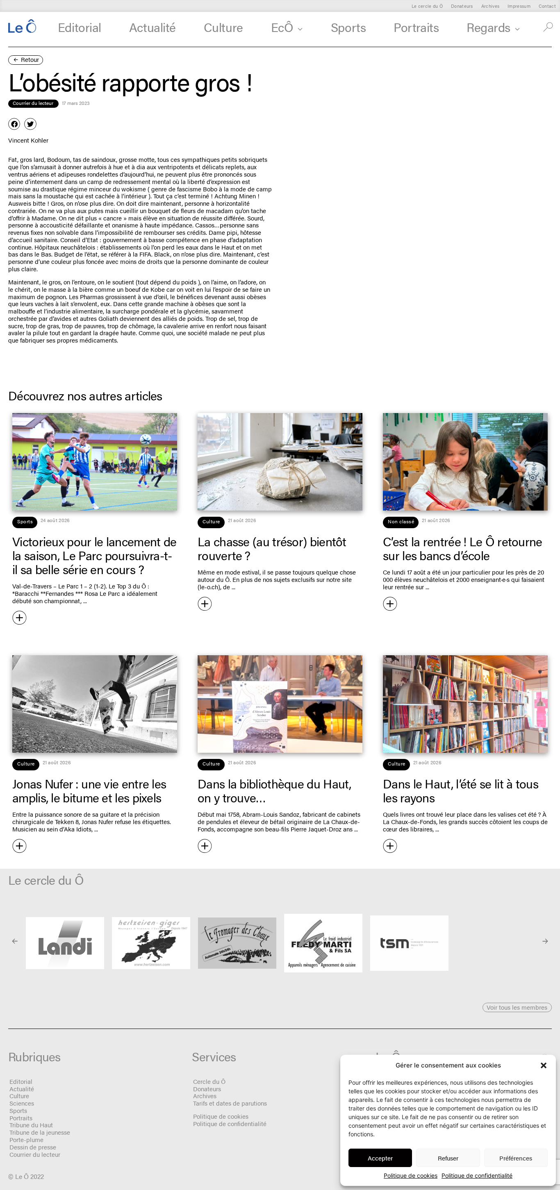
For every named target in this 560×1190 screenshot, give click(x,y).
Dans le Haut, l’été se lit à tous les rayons (460, 790)
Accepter (380, 1158)
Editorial (79, 27)
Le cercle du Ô (427, 6)
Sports (348, 27)
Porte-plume (26, 1139)
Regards (488, 27)
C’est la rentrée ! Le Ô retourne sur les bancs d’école (462, 548)
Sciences (21, 1103)
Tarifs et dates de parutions (230, 1103)
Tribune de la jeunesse (39, 1132)
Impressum (519, 6)
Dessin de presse (32, 1146)
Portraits (416, 27)
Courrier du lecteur (34, 1154)
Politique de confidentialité (477, 1175)
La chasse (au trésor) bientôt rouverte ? (272, 548)
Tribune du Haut (31, 1124)
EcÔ (282, 27)
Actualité (152, 27)
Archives (490, 6)
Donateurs (462, 6)
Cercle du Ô (209, 1081)
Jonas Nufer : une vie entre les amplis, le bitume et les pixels (89, 790)
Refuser (448, 1158)
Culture (223, 27)
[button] (544, 1065)
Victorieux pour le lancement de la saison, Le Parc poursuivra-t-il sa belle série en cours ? (94, 555)
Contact (547, 6)
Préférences (515, 1158)
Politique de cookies (410, 1175)
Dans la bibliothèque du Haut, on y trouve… (274, 790)
